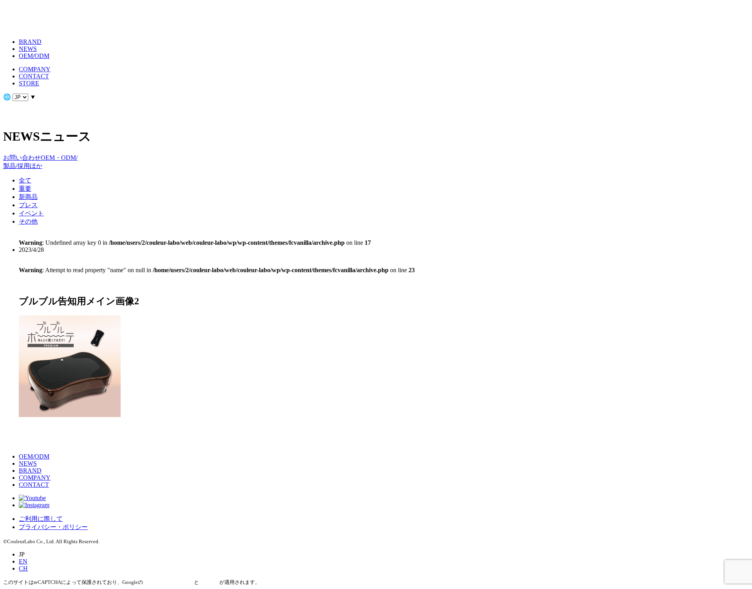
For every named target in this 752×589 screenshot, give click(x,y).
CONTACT (34, 76)
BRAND (30, 41)
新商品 (28, 196)
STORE (29, 83)
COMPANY (35, 69)
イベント (31, 213)
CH (23, 568)
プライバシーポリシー (168, 582)
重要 (25, 188)
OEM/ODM (34, 55)
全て (25, 180)
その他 (28, 221)
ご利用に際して (41, 518)
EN (23, 561)
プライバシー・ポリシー (53, 527)
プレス (28, 205)
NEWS (28, 48)
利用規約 (209, 582)
